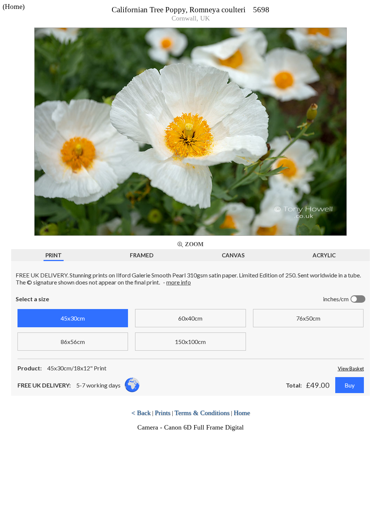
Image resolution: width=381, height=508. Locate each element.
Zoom (194, 244)
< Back (141, 413)
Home (242, 413)
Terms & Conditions (202, 413)
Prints (162, 413)
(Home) (14, 6)
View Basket (351, 369)
